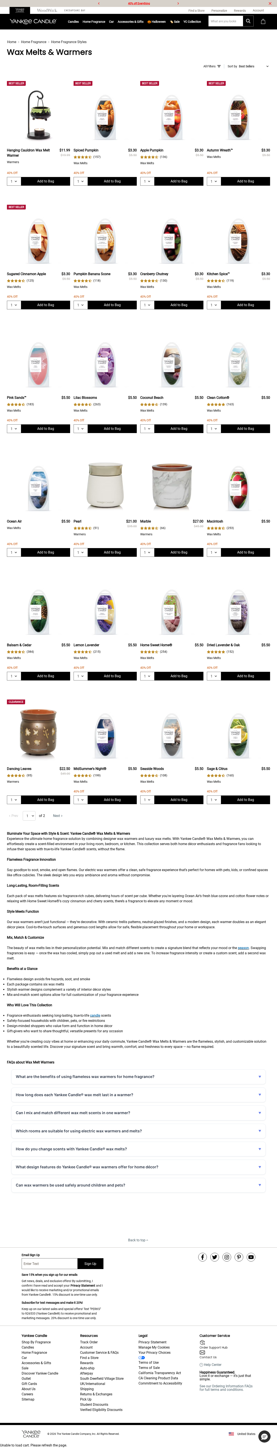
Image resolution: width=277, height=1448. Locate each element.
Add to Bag (45, 181)
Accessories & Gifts (130, 21)
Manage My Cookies (154, 1347)
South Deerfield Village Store (102, 1379)
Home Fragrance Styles (69, 42)
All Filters (209, 66)
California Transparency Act (159, 1373)
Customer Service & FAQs (99, 1353)
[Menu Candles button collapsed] (78, 21)
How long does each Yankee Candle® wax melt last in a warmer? (74, 1094)
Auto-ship (87, 1368)
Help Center (212, 1365)
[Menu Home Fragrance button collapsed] (105, 21)
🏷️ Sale (175, 21)
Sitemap (28, 1399)
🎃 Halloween (156, 21)
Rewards (86, 1363)
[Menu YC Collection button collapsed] (201, 21)
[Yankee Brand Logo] (33, 21)
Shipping (87, 1389)
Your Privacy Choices (154, 1353)
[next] (178, 3)
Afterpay (86, 1373)
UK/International (92, 1384)
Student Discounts (94, 1405)
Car (24, 1358)
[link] (87, 157)
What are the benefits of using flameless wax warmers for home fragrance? (85, 1076)
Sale (25, 1368)
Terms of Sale (149, 1368)
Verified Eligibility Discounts (101, 1410)
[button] (264, 1436)
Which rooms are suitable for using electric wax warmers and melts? (79, 1131)
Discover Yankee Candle (40, 1373)
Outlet (26, 1379)
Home (11, 42)
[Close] (270, 3)
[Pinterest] (239, 1257)
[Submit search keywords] (248, 21)
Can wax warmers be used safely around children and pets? (70, 1185)
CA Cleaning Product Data (158, 1378)
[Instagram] (226, 1257)
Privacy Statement (83, 1285)
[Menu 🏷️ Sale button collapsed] (179, 21)
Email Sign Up (31, 1255)
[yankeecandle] (22, 10)
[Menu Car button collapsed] (113, 21)
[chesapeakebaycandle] (75, 10)
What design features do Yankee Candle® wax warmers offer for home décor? (87, 1167)
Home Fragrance (94, 21)
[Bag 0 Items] (263, 22)
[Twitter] (214, 1257)
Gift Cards (29, 1384)
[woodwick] (47, 10)
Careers (27, 1394)
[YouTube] (251, 1257)
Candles (73, 21)
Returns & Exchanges (96, 1394)
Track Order (89, 1342)
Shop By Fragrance (36, 1342)
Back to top (136, 1240)
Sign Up (90, 1264)
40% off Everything (139, 3)
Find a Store (89, 1358)
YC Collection (192, 21)
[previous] (99, 3)
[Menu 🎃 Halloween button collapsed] (165, 21)
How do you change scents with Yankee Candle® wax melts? (71, 1149)
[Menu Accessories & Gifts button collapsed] (143, 21)
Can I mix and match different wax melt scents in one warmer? (73, 1112)
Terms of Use (148, 1362)
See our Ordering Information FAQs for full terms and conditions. (226, 1388)
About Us (28, 1389)
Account (86, 1347)
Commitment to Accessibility (160, 1383)
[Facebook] (202, 1257)
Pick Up (86, 1399)
